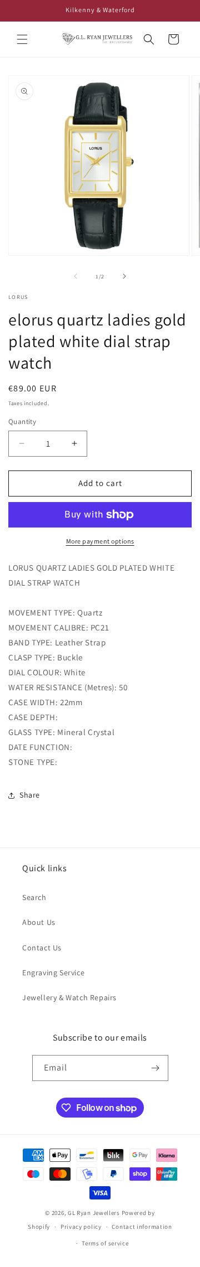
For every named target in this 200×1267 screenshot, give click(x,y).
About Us (39, 922)
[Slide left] (75, 276)
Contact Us (42, 948)
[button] (22, 39)
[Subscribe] (155, 1068)
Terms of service (105, 1243)
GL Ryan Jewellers (94, 1213)
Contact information (142, 1226)
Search (34, 897)
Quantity (22, 421)
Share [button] (29, 795)
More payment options (100, 541)
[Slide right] (124, 276)
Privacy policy (81, 1226)
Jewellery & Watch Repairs (69, 997)
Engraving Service (53, 973)
